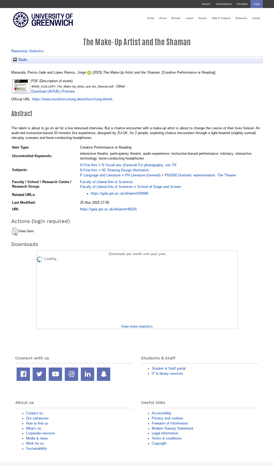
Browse (176, 18)
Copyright (159, 443)
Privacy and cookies (167, 418)
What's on (33, 428)
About (163, 18)
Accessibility (162, 413)
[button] (15, 232)
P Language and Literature (100, 175)
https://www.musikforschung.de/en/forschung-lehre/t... (74, 99)
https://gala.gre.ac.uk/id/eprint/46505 (108, 209)
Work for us (35, 443)
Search (206, 3)
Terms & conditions (167, 438)
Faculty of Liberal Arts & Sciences (106, 182)
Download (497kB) (45, 91)
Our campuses (37, 418)
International (223, 3)
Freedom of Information (170, 423)
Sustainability (36, 448)
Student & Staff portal (168, 368)
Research (241, 18)
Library (256, 18)
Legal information (165, 433)
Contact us (34, 413)
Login (256, 3)
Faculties (242, 3)
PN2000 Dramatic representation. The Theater (200, 175)
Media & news (37, 438)
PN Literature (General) (143, 175)
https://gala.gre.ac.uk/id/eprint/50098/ (120, 193)
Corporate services (40, 433)
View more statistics (137, 326)
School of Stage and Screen (159, 187)
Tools (22, 60)
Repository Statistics (27, 51)
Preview (68, 91)
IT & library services (167, 374)
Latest (189, 18)
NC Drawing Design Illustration (125, 170)
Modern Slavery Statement (172, 428)
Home (150, 18)
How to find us (37, 423)
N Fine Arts (88, 165)
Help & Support (221, 18)
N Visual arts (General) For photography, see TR (139, 165)
